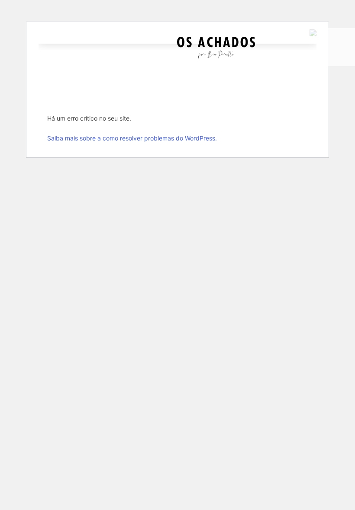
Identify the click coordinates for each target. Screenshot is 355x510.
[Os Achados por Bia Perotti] (216, 57)
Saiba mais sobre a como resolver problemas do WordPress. (132, 138)
